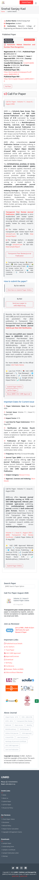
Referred (8, 725)
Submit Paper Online (14, 387)
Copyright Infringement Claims (12, 832)
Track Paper (9, 650)
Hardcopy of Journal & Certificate (15, 741)
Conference (9, 666)
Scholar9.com (11, 234)
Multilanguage (24, 729)
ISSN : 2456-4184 (27, 717)
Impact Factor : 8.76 (11, 717)
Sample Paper (6, 843)
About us (5, 798)
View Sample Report (13, 247)
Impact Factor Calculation (10, 828)
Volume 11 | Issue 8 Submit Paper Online (21, 599)
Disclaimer (5, 822)
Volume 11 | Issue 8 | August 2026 (19, 533)
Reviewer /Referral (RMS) (14, 669)
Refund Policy (6, 825)
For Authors (9, 647)
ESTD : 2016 (9, 721)
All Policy (8, 663)
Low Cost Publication (11, 749)
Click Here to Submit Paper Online (19, 290)
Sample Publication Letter (10, 853)
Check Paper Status (8, 819)
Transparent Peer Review (24, 721)
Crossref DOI (9, 737)
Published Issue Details (13, 643)
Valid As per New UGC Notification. (19, 328)
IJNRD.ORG (15, 876)
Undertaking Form (8, 846)
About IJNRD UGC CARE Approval (18, 394)
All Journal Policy (7, 808)
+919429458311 (12, 782)
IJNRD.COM (23, 876)
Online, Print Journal (11, 733)
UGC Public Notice (17, 365)
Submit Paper (26, 2)
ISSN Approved (27, 733)
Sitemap (5, 856)
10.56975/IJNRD (28, 63)
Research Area (24, 475)
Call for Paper (12, 390)
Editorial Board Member (14, 672)
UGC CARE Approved (13, 653)
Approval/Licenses (12, 656)
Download (9, 660)
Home (3, 11)
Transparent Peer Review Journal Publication (19, 254)
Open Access (19, 725)
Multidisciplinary (10, 729)
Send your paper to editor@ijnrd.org (19, 304)
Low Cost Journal (22, 737)
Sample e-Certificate (8, 849)
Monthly (29, 725)
